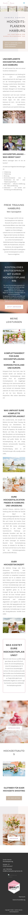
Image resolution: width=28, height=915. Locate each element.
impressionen (14, 728)
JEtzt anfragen (14, 306)
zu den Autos (14, 798)
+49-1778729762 (7, 869)
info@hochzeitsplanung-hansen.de (12, 871)
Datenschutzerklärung (19, 900)
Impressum (22, 897)
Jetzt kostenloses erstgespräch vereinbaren (13, 44)
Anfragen (14, 838)
